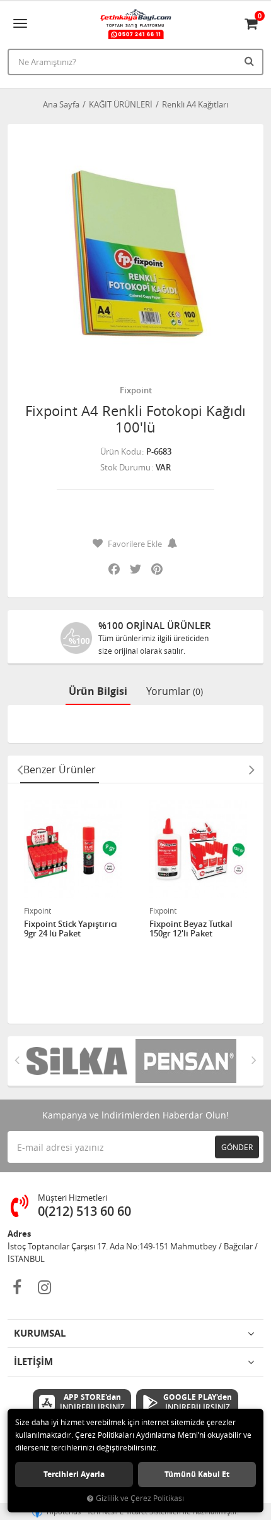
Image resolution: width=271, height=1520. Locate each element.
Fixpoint (136, 390)
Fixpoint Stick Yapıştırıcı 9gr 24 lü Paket (70, 929)
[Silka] (81, 1061)
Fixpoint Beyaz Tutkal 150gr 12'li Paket (191, 929)
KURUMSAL (40, 1333)
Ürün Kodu (120, 451)
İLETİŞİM (33, 1361)
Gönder (237, 1147)
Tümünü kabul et (196, 1474)
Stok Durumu (125, 467)
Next (251, 769)
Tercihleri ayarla (74, 1474)
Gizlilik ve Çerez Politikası (140, 1498)
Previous (19, 769)
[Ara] (250, 61)
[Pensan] (190, 1061)
